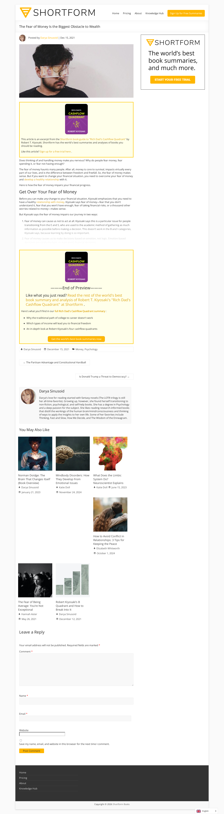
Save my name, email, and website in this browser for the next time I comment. (64, 744)
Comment (26, 651)
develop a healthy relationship (41, 179)
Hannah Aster (29, 614)
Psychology (91, 349)
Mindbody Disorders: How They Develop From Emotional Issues (72, 479)
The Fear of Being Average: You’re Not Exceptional (30, 605)
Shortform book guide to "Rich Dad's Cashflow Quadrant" (93, 139)
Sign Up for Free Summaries (186, 13)
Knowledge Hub (155, 13)
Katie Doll (64, 487)
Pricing (127, 13)
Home (115, 13)
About (138, 13)
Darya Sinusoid (49, 37)
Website (23, 730)
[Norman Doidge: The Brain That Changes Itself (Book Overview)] (35, 438)
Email (23, 713)
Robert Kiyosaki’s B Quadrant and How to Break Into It (70, 605)
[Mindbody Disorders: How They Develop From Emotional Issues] (73, 438)
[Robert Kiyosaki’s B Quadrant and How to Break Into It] (73, 565)
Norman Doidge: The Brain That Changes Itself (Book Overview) (34, 479)
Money (79, 349)
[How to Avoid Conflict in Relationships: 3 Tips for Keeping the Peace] (110, 499)
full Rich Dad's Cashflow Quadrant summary (80, 311)
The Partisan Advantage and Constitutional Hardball (54, 362)
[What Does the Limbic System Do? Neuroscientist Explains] (110, 438)
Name (23, 695)
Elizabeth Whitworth (108, 548)
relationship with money (50, 202)
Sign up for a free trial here (55, 151)
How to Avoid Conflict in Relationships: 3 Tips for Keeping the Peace (108, 540)
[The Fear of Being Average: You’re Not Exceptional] (35, 565)
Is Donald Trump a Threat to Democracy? (104, 376)
